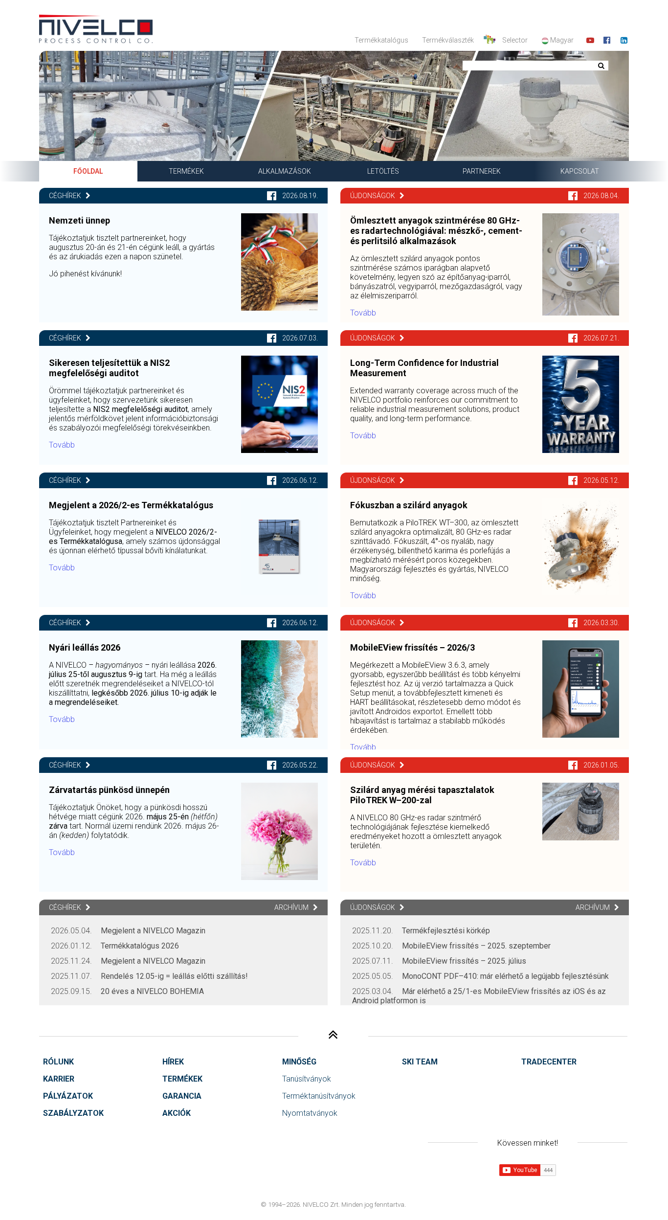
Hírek (173, 1061)
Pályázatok (68, 1096)
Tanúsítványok (306, 1079)
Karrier (58, 1079)
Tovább (62, 445)
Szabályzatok (73, 1113)
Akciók (176, 1113)
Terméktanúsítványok (319, 1096)
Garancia (181, 1096)
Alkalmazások (284, 171)
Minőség (299, 1061)
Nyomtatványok (309, 1113)
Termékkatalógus (381, 40)
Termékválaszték (448, 40)
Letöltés (383, 171)
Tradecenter (549, 1061)
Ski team (420, 1061)
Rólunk (58, 1061)
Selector (515, 40)
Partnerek (482, 171)
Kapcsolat (579, 171)
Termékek (186, 171)
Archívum (292, 907)
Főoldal (88, 171)
